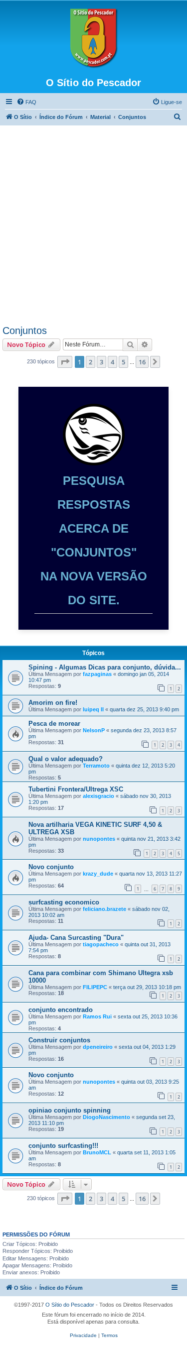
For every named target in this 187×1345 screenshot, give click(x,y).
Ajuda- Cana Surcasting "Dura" (76, 937)
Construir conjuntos (59, 1040)
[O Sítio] (93, 38)
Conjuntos (24, 330)
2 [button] (90, 361)
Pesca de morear (54, 723)
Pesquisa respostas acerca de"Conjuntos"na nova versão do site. (93, 540)
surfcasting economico (63, 902)
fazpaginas (97, 674)
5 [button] (123, 361)
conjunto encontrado (60, 1009)
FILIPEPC (95, 987)
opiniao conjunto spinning (69, 1110)
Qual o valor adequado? (65, 759)
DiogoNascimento (106, 1117)
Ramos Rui (97, 1016)
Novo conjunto (51, 867)
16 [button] (142, 361)
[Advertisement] (93, 226)
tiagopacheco (101, 944)
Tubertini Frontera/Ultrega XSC (75, 789)
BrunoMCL (97, 1152)
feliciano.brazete (104, 909)
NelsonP (94, 730)
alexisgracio (98, 796)
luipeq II (93, 709)
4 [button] (112, 361)
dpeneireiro (98, 1047)
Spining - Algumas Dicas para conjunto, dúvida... (104, 667)
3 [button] (101, 361)
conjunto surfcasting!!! (63, 1145)
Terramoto (96, 766)
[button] (64, 362)
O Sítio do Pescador (69, 1305)
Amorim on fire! (52, 702)
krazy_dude (98, 874)
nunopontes (99, 839)
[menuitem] (26, 102)
